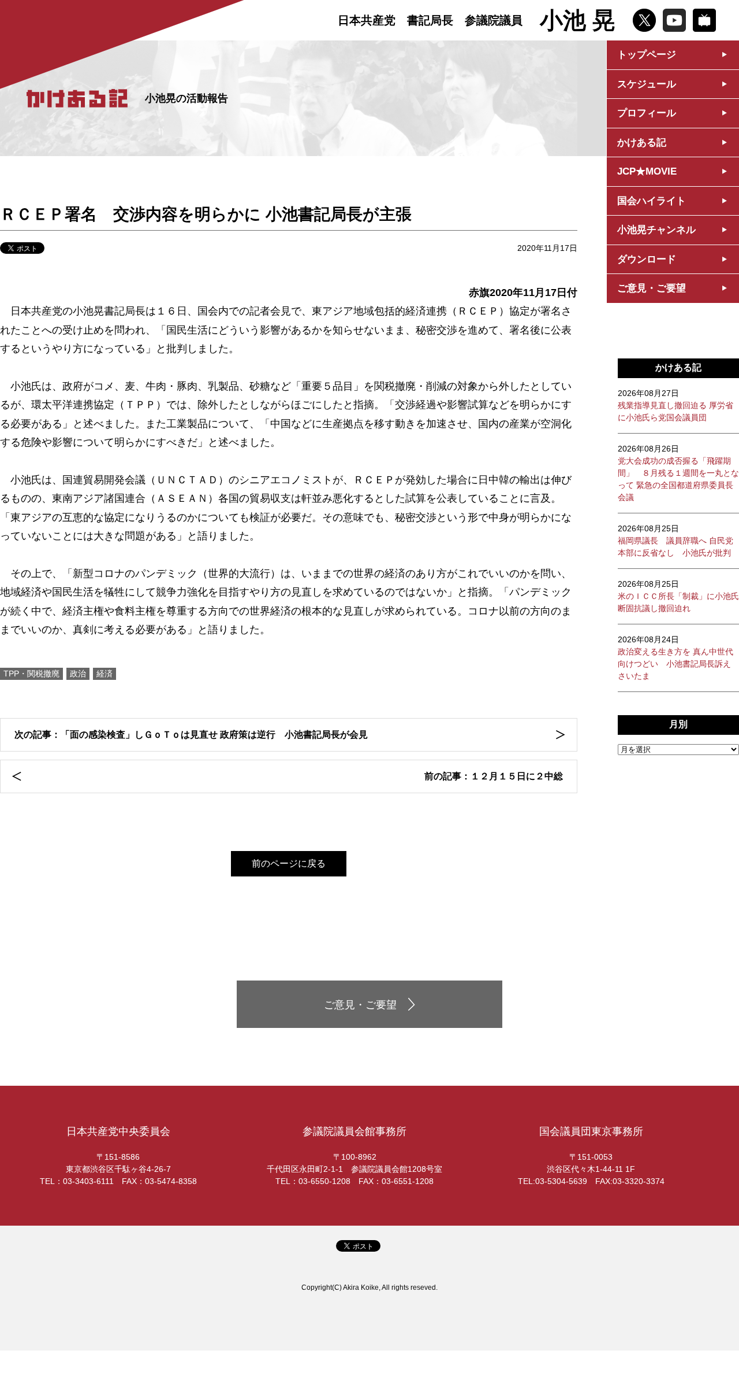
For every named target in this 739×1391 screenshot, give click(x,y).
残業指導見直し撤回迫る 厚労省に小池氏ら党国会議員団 (675, 405)
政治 (78, 673)
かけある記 (641, 142)
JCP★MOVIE (647, 171)
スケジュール (646, 84)
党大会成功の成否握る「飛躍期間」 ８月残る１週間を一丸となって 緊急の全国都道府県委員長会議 (678, 473)
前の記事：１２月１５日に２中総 (493, 776)
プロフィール (646, 113)
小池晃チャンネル (656, 229)
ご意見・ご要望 (651, 288)
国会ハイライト (651, 200)
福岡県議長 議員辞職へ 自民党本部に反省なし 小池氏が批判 (675, 540)
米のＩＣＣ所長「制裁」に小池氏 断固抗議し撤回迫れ (678, 596)
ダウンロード (646, 259)
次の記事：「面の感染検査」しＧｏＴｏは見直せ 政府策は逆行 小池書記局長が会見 (191, 734)
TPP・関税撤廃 (31, 673)
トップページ (646, 54)
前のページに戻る (289, 863)
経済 (104, 673)
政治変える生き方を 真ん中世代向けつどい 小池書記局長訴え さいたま (675, 657)
